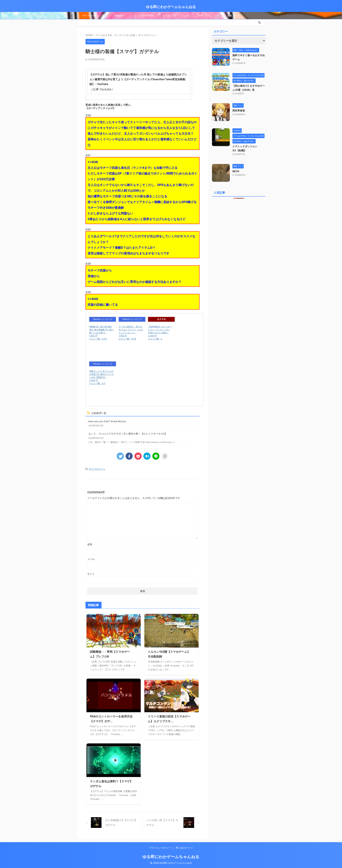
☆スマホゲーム (91, 15)
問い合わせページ (184, 847)
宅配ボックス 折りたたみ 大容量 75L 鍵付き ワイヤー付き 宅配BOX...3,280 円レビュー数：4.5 (101, 377)
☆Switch (119, 15)
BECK (235, 171)
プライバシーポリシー (160, 847)
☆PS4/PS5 (148, 15)
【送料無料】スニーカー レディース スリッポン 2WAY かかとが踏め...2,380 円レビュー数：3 (160, 332)
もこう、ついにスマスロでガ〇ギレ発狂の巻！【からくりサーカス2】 (127, 433)
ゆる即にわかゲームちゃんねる (171, 7)
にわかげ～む (99, 412)
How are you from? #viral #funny (107, 421)
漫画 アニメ (233, 15)
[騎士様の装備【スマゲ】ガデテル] (147, 456)
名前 (89, 544)
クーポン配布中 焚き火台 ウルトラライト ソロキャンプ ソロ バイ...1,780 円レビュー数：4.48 (131, 332)
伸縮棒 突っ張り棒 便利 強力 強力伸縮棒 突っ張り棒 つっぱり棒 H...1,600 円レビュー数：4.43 (101, 332)
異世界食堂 (238, 110)
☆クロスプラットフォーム (176, 15)
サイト (91, 573)
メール (91, 559)
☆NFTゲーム (205, 15)
